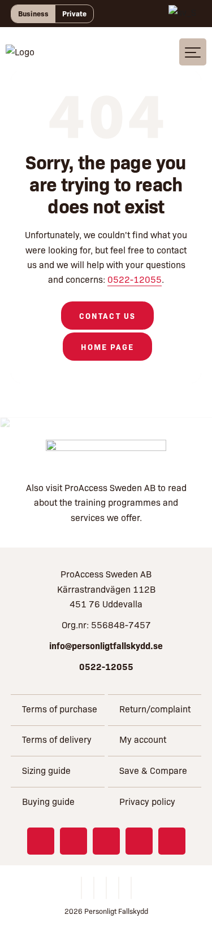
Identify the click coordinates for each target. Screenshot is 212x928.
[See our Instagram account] (73, 841)
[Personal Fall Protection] (20, 52)
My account (142, 739)
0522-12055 (134, 279)
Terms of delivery (57, 739)
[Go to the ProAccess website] (106, 453)
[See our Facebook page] (40, 841)
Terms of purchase (59, 709)
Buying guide (48, 801)
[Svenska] (182, 13)
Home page (108, 346)
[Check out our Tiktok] (171, 841)
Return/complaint (155, 709)
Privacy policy (147, 801)
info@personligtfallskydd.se (106, 645)
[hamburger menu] (193, 52)
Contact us (107, 315)
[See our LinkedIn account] (106, 841)
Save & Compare (153, 770)
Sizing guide (46, 770)
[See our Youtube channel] (139, 841)
